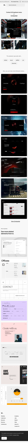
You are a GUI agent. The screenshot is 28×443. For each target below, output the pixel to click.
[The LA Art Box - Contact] (14, 375)
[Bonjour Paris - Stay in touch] (14, 395)
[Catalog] (14, 209)
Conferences (3, 424)
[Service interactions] (14, 167)
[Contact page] (14, 247)
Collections (3, 418)
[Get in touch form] (14, 311)
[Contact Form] (14, 354)
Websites (3, 416)
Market (16, 420)
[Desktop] (14, 84)
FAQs (16, 422)
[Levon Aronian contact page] (14, 289)
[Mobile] (14, 104)
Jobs (16, 418)
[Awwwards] (4, 5)
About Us (16, 424)
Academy (17, 416)
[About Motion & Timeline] (14, 146)
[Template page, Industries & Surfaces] (14, 188)
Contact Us (17, 426)
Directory (3, 422)
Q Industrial (14, 15)
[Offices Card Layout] (14, 268)
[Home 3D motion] (14, 125)
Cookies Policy (16, 435)
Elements (3, 420)
